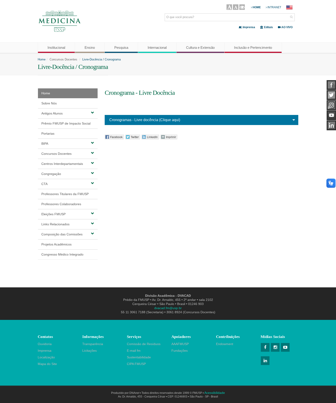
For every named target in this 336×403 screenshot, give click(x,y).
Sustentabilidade (139, 357)
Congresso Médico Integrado (62, 254)
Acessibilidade (214, 393)
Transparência (92, 344)
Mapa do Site (47, 364)
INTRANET (274, 7)
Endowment (224, 344)
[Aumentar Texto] (229, 7)
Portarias (47, 133)
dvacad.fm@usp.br (168, 308)
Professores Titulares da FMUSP (65, 194)
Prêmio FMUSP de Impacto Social (66, 123)
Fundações (179, 350)
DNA (134, 393)
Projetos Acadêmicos (56, 244)
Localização (46, 357)
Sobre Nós (49, 103)
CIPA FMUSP (136, 364)
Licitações (89, 350)
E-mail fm (134, 350)
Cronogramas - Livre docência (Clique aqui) (144, 120)
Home (41, 59)
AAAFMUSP (180, 344)
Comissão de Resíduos (143, 344)
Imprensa (44, 350)
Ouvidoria (45, 344)
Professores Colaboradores (61, 204)
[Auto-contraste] (242, 7)
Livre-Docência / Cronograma (101, 59)
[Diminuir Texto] (235, 7)
